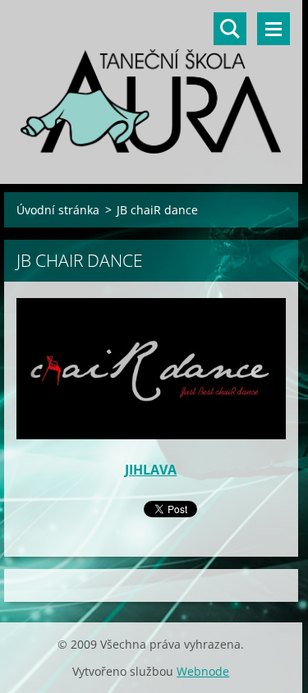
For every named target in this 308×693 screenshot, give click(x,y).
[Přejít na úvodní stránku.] (151, 81)
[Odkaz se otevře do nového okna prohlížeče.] (151, 368)
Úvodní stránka (57, 210)
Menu (273, 28)
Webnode (203, 671)
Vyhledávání (230, 28)
